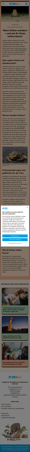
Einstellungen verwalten (15, 243)
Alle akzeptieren (15, 236)
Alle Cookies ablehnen (15, 239)
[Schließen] (27, 207)
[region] (15, 226)
